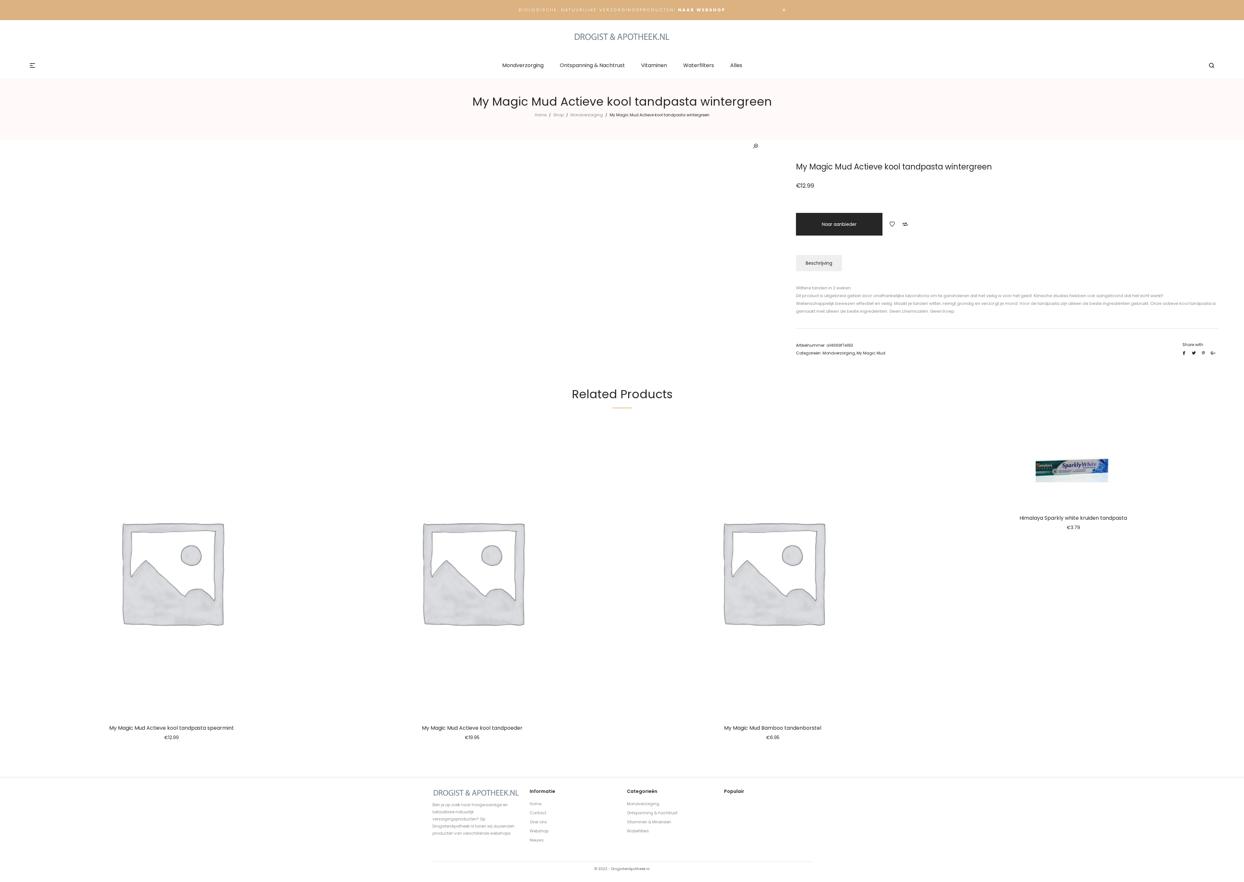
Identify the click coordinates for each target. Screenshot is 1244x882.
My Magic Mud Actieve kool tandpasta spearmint (171, 728)
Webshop (539, 831)
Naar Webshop (702, 10)
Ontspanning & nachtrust (652, 813)
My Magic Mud (871, 353)
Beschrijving (819, 263)
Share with (1192, 344)
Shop (558, 115)
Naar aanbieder (839, 224)
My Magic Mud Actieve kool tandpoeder (472, 728)
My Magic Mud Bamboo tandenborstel (772, 728)
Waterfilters (638, 831)
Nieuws (537, 840)
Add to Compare (905, 224)
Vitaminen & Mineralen (649, 822)
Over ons (538, 822)
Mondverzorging (586, 115)
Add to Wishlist (892, 224)
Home (541, 115)
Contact (538, 813)
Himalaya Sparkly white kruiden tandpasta (1073, 518)
